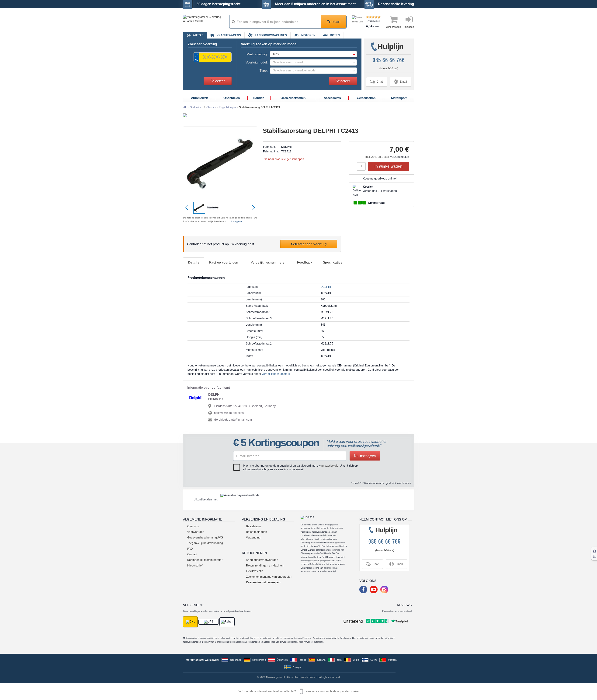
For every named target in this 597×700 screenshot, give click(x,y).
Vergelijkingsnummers (268, 262)
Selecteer (217, 81)
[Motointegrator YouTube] (374, 589)
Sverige (297, 667)
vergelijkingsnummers (276, 374)
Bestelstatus (253, 526)
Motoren (308, 35)
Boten (335, 35)
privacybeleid (329, 465)
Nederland (235, 659)
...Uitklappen (234, 221)
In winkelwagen (389, 166)
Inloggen (409, 26)
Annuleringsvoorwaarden (262, 560)
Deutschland (259, 659)
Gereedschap (366, 98)
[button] (313, 54)
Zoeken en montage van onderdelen (269, 576)
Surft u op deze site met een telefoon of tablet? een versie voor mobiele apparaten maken (298, 691)
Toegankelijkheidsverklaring (205, 543)
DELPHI (326, 286)
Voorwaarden (195, 532)
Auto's (198, 35)
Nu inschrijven (365, 456)
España (321, 659)
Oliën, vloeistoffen (293, 98)
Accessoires (332, 98)
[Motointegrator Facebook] (363, 589)
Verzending (253, 537)
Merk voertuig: (257, 54)
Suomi (373, 659)
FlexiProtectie (254, 571)
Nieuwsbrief (194, 565)
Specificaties (332, 262)
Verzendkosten (399, 156)
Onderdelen (231, 98)
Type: (264, 70)
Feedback (304, 262)
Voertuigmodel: (257, 62)
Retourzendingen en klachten (265, 565)
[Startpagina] (184, 107)
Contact (192, 554)
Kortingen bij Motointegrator (204, 560)
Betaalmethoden (256, 532)
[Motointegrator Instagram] (384, 589)
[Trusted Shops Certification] (358, 21)
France (302, 659)
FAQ (190, 548)
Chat (376, 81)
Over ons (193, 526)
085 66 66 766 (389, 60)
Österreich (282, 659)
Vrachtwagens (229, 35)
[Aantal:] (362, 166)
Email (400, 81)
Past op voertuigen (223, 262)
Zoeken (333, 21)
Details (193, 262)
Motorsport (398, 98)
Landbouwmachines (271, 35)
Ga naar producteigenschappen (284, 159)
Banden (258, 98)
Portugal (392, 659)
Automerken (199, 98)
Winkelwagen (393, 26)
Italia (339, 659)
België (356, 659)
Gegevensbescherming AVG (205, 537)
